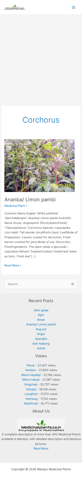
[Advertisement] (41, 58)
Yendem (30, 370)
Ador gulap (41, 310)
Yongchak (30, 384)
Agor (41, 315)
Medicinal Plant (14, 205)
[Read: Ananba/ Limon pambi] (39, 165)
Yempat (31, 389)
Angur (41, 334)
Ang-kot (41, 329)
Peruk (30, 365)
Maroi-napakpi (31, 375)
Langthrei (31, 394)
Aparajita (41, 338)
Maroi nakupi (31, 379)
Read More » (12, 265)
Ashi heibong (41, 343)
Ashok (41, 348)
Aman (41, 319)
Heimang (31, 398)
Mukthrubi (31, 403)
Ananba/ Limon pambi (30, 199)
